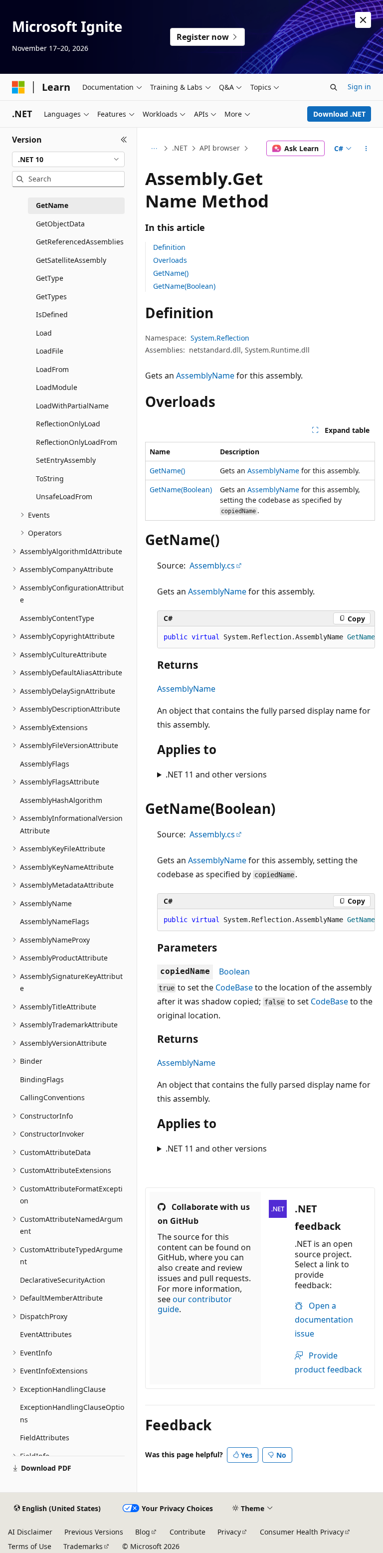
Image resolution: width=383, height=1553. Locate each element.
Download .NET (339, 114)
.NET (180, 148)
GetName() (171, 273)
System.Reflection (220, 338)
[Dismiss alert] (363, 20)
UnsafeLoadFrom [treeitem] (64, 496)
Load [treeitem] (44, 333)
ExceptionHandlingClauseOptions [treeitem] (72, 1413)
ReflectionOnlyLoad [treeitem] (68, 423)
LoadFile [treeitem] (49, 351)
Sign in (359, 86)
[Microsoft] (18, 87)
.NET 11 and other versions (216, 774)
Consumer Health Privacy (302, 1532)
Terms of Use (29, 1546)
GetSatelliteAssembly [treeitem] (71, 260)
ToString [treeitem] (50, 478)
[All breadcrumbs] (154, 149)
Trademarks (83, 1546)
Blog (142, 1532)
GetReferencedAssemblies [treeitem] (80, 241)
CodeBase (234, 987)
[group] (266, 637)
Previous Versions (93, 1532)
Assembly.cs (212, 565)
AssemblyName (205, 375)
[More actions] (366, 149)
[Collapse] (124, 140)
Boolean (234, 971)
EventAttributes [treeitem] (46, 1334)
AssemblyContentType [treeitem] (57, 618)
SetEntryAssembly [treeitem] (66, 460)
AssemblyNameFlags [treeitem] (54, 921)
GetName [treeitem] (52, 205)
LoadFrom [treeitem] (52, 369)
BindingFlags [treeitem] (42, 1079)
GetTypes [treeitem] (51, 296)
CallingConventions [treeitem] (52, 1097)
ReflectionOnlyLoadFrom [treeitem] (76, 442)
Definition (169, 247)
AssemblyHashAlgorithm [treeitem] (61, 800)
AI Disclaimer (30, 1532)
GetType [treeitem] (49, 278)
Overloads (170, 260)
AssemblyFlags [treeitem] (44, 764)
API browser (219, 148)
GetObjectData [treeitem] (60, 223)
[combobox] (68, 160)
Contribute (187, 1532)
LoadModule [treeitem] (56, 387)
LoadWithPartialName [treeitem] (72, 405)
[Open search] (334, 87)
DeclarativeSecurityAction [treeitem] (62, 1280)
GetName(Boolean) (184, 286)
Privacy (229, 1532)
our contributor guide (195, 1304)
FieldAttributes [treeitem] (44, 1437)
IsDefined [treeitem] (52, 314)
